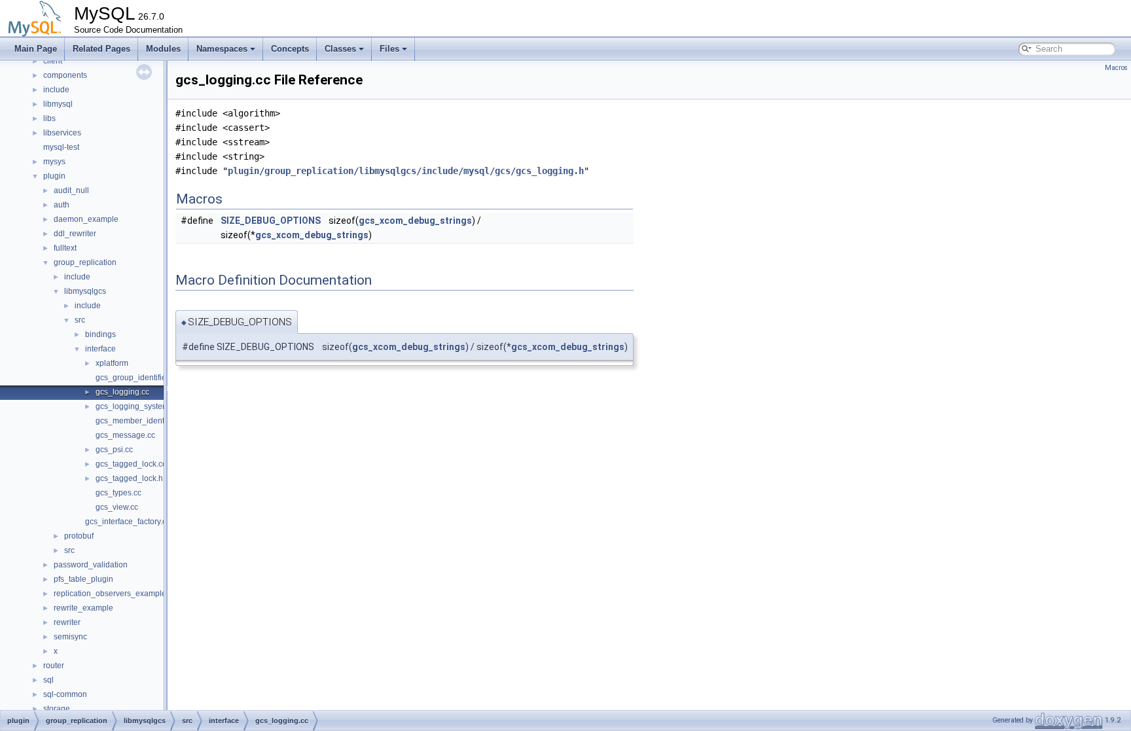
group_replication (85, 262)
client (52, 60)
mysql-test (61, 147)
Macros (1116, 67)
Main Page (35, 49)
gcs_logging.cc (122, 392)
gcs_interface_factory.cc (127, 521)
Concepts (290, 49)
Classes (340, 49)
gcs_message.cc (125, 435)
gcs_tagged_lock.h (129, 478)
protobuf (79, 536)
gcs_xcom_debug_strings (415, 220)
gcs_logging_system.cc (137, 406)
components (65, 75)
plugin (54, 176)
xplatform (112, 363)
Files (389, 49)
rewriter (67, 622)
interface (100, 348)
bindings (100, 334)
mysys (54, 161)
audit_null (71, 190)
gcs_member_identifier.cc (141, 420)
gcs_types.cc (118, 492)
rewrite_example (83, 608)
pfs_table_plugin (83, 579)
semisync (70, 636)
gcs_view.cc (117, 507)
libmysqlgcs (85, 291)
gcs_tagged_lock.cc (131, 464)
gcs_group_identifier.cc (137, 377)
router (53, 665)
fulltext (65, 248)
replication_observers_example (110, 593)
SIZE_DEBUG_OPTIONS (271, 220)
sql (48, 680)
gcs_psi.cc (114, 449)
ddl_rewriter (75, 233)
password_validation (91, 564)
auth (61, 204)
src (80, 320)
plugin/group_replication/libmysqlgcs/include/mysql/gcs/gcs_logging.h (406, 171)
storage (56, 708)
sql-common (65, 694)
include (56, 89)
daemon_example (86, 219)
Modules (163, 49)
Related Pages (101, 49)
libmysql (58, 104)
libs (49, 118)
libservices (62, 132)
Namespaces (221, 49)
